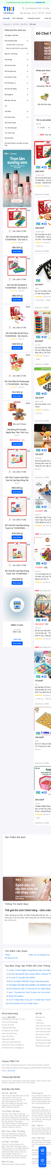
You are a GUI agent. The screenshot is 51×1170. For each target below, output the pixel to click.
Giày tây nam (46, 1140)
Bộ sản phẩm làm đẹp (14, 1156)
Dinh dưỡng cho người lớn (14, 1103)
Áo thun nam (36, 1110)
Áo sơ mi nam (45, 1112)
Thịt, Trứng (12, 1114)
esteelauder (16, 1081)
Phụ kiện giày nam (42, 1144)
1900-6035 (11, 1017)
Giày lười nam (36, 1140)
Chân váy (46, 1099)
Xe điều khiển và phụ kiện (14, 45)
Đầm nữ (39, 1096)
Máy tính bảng (11, 1137)
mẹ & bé (41, 13)
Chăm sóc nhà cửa (14, 1127)
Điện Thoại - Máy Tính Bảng (13, 1131)
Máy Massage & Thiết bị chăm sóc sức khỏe (15, 1149)
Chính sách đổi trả (8, 1036)
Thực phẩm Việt (19, 1116)
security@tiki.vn (18, 1048)
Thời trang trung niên (43, 1103)
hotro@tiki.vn (19, 1045)
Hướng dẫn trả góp (8, 1039)
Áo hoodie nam (41, 1114)
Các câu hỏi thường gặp (10, 1022)
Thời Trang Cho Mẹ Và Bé (10, 1096)
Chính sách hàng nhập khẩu (11, 1042)
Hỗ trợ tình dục (19, 1156)
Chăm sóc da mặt (8, 1144)
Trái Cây (4, 1114)
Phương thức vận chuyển (10, 1030)
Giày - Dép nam (38, 1138)
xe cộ (34, 13)
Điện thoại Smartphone (10, 1134)
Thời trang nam (38, 1107)
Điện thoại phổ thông (13, 1136)
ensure (43, 1081)
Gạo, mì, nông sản (13, 1119)
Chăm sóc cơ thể (12, 1148)
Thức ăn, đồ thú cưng (13, 1125)
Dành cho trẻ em (12, 1123)
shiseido (5, 1083)
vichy (23, 1083)
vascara (4, 1081)
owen (38, 1081)
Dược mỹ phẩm (21, 1157)
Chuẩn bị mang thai (12, 1107)
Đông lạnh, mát (16, 1117)
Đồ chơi (23, 1096)
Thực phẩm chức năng (13, 1146)
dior (9, 1081)
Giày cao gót (36, 1128)
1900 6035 (11, 1071)
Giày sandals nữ (43, 1130)
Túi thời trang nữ (38, 1150)
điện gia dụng (25, 13)
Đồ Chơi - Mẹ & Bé (9, 1093)
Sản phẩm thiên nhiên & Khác (14, 1151)
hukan (18, 1083)
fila (28, 1083)
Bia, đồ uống (9, 1121)
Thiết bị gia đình (20, 1164)
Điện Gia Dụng (8, 1162)
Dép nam (42, 1142)
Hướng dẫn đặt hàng (9, 1028)
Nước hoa (9, 1156)
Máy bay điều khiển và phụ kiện (17, 48)
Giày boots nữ (39, 1132)
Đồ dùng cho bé (11, 958)
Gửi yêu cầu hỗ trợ (8, 1025)
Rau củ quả (9, 1116)
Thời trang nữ (37, 1093)
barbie (32, 1081)
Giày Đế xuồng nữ (45, 1134)
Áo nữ (34, 1096)
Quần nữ (46, 1096)
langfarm (12, 1083)
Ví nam (34, 1161)
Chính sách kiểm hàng (9, 1033)
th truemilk (25, 1081)
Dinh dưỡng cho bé (12, 1101)
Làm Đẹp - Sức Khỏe (10, 1142)
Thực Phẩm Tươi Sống (11, 1111)
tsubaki (32, 1083)
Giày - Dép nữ (37, 1125)
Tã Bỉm (7, 955)
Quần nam (44, 1110)
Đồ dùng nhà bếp (8, 1164)
